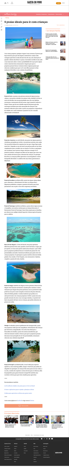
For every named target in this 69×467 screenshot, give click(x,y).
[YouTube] (52, 439)
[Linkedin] (49, 439)
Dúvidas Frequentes (46, 457)
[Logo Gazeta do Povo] (58, 453)
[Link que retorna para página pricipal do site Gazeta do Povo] (34, 2)
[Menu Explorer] (5, 3)
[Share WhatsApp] (1, 21)
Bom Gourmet (36, 446)
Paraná (15, 448)
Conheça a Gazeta (7, 448)
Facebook (19, 400)
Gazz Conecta (36, 450)
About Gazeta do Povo (8, 459)
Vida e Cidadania (16, 457)
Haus (34, 448)
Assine (44, 448)
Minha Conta (45, 446)
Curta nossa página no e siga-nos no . (19, 400)
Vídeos (35, 459)
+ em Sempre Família (53, 31)
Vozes (25, 446)
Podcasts (35, 457)
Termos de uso (6, 457)
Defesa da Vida (59, 14)
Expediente (6, 450)
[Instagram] (47, 439)
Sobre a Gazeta (6, 446)
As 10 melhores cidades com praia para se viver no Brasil (19, 386)
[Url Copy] (1, 26)
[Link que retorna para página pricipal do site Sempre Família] (10, 14)
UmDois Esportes (17, 455)
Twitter (32, 400)
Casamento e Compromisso (41, 14)
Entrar (63, 2)
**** (5, 378)
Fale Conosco (45, 450)
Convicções (26, 450)
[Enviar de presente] (1, 29)
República (15, 446)
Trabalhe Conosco (46, 455)
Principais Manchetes (11, 414)
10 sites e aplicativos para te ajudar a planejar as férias (19, 389)
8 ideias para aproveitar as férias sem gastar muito (18, 393)
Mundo (15, 450)
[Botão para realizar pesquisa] (8, 3)
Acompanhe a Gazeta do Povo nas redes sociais (27, 439)
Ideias (15, 461)
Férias (7, 18)
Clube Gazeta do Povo (37, 455)
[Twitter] (44, 439)
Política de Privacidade (8, 455)
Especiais (35, 461)
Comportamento (51, 14)
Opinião (25, 448)
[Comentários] (1, 15)
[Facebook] (41, 439)
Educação (15, 459)
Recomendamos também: (11, 382)
